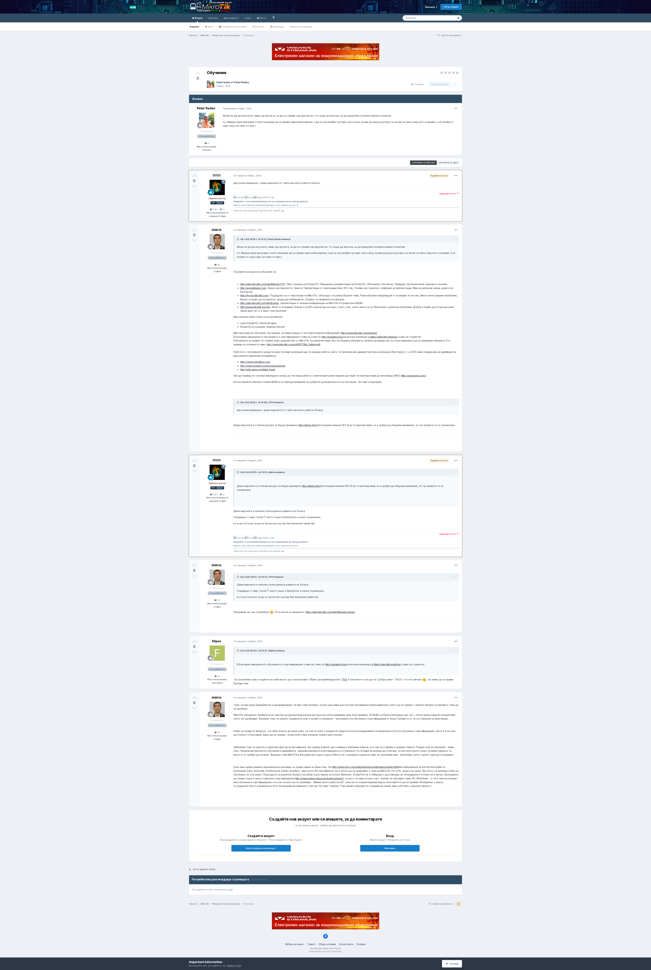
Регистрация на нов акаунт (261, 848)
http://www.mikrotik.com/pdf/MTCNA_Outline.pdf (293, 344)
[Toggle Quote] (238, 239)
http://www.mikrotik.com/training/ (359, 332)
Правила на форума (301, 26)
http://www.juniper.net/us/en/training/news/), (319, 778)
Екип (210, 26)
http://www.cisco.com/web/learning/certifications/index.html (365, 766)
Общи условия (327, 944)
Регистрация (451, 6)
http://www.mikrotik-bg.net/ (255, 307)
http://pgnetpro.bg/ (332, 336)
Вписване (390, 848)
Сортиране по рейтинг (423, 163)
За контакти (346, 944)
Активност (232, 18)
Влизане (430, 7)
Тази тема (445, 18)
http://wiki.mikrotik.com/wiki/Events (259, 303)
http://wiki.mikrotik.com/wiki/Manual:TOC (262, 284)
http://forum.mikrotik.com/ (254, 295)
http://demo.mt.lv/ (307, 425)
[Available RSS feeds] (458, 904)
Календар (278, 26)
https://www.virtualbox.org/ (255, 361)
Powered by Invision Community (325, 951)
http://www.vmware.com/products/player (262, 365)
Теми (310, 944)
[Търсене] (458, 18)
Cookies (361, 944)
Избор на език (294, 944)
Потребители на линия (234, 26)
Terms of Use (234, 965)
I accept (453, 963)
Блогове (259, 26)
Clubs (248, 18)
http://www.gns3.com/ (413, 375)
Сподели (418, 84)
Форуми (194, 26)
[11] (273, 17)
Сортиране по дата (448, 163)
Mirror (262, 18)
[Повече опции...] (455, 108)
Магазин (213, 18)
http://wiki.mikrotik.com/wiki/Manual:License (330, 612)
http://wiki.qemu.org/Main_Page (257, 369)
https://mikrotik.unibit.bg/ (387, 664)
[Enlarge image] (271, 612)
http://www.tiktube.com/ (253, 288)
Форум (198, 18)
